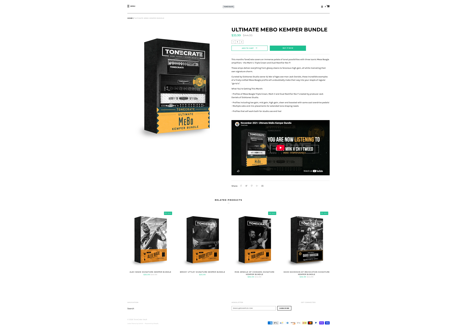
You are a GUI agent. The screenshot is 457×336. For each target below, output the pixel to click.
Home (130, 18)
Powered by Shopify (151, 323)
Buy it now (288, 48)
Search (130, 308)
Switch (141, 323)
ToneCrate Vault (140, 319)
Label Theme (131, 323)
